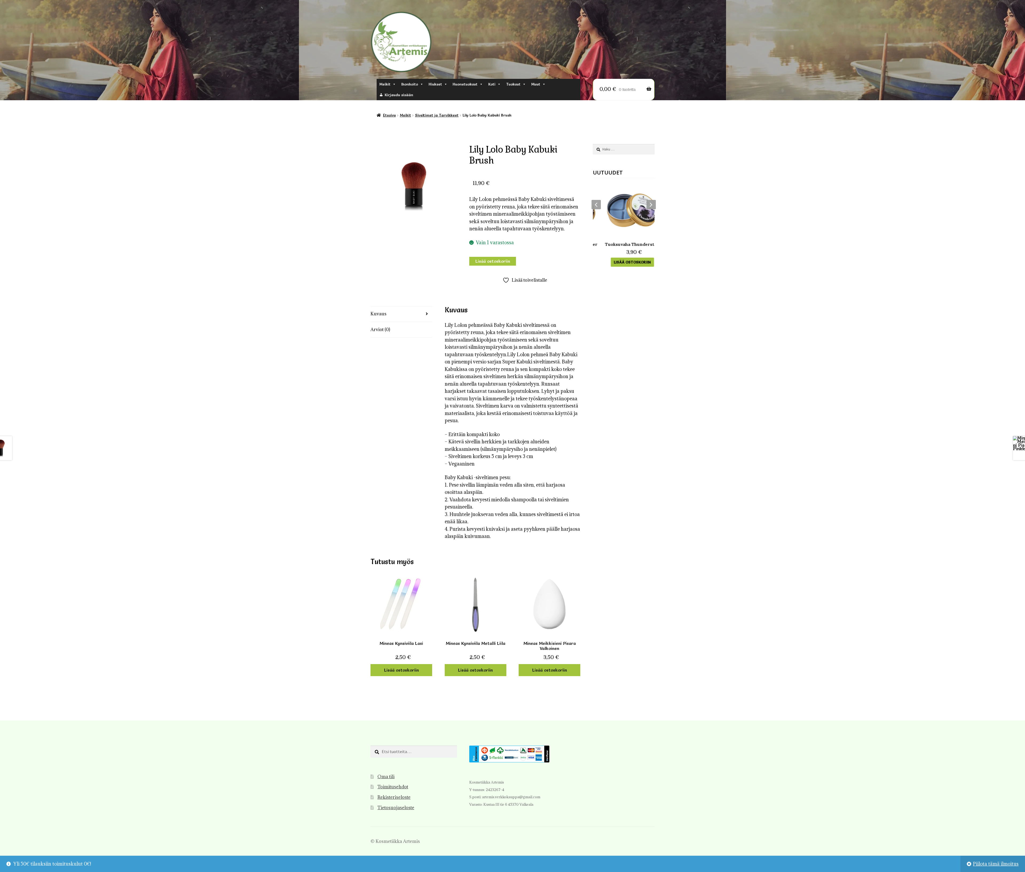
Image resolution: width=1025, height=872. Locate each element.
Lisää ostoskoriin (492, 261)
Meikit (385, 84)
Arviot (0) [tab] (380, 329)
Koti (491, 84)
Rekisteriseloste (394, 797)
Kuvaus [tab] (378, 314)
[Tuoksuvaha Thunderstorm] (623, 210)
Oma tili (386, 777)
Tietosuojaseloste (395, 808)
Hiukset (435, 84)
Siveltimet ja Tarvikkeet (437, 115)
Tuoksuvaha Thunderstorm (623, 244)
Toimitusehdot (392, 787)
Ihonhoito (409, 84)
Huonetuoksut (465, 84)
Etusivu (389, 115)
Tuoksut (513, 84)
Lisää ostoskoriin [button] (401, 670)
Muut (535, 84)
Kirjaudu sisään (399, 94)
